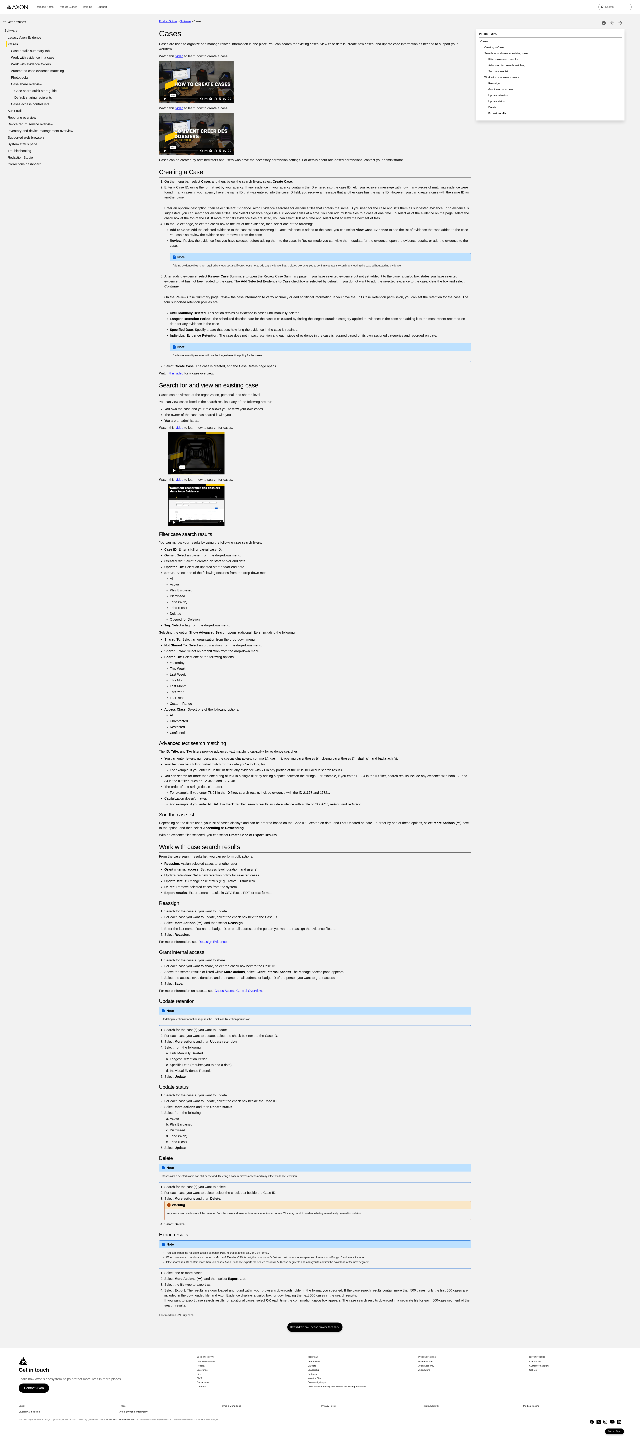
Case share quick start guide (35, 91)
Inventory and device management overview (40, 131)
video (179, 56)
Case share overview (26, 84)
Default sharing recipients (33, 97)
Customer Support (538, 1365)
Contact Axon (34, 1388)
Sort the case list (498, 71)
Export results (497, 113)
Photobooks (19, 77)
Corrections (203, 1382)
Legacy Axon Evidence (24, 37)
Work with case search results (502, 77)
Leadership (314, 1370)
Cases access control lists (30, 104)
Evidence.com (425, 1361)
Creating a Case (494, 47)
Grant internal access (500, 89)
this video (176, 373)
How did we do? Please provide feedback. (315, 1327)
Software (11, 30)
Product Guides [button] (68, 6)
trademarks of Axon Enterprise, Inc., (123, 1419)
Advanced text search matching (506, 65)
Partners (312, 1374)
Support (102, 6)
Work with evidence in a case (32, 57)
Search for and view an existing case (506, 53)
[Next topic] (620, 22)
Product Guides (168, 21)
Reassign (494, 83)
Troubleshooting (19, 151)
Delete (492, 107)
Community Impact (318, 1382)
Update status (496, 101)
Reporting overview (22, 117)
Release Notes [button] (45, 6)
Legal (21, 1406)
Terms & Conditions (230, 1406)
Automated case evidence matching (37, 71)
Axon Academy (426, 1365)
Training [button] (87, 6)
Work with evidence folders (31, 64)
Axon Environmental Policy (134, 1411)
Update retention (498, 95)
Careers (312, 1365)
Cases (13, 44)
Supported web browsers (26, 137)
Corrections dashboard (24, 164)
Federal (201, 1365)
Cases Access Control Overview (238, 991)
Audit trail (15, 111)
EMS (199, 1378)
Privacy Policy (328, 1406)
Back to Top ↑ (615, 1431)
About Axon (314, 1361)
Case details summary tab (30, 51)
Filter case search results (503, 59)
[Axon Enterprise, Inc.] (17, 7)
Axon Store (424, 1370)
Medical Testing (531, 1406)
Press (123, 1406)
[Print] (603, 22)
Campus (201, 1386)
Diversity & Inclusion (29, 1411)
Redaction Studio (20, 157)
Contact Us (535, 1361)
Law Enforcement (206, 1361)
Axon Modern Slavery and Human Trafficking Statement (337, 1386)
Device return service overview (30, 124)
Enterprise (202, 1370)
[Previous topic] (612, 22)
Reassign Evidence (212, 942)
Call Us (533, 1370)
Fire (199, 1374)
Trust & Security (430, 1406)
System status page (22, 144)
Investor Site (314, 1378)
